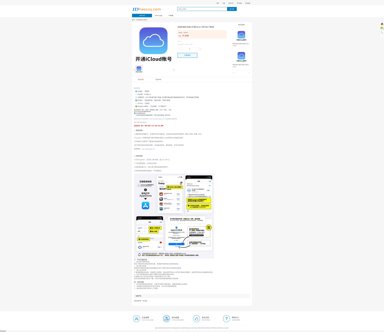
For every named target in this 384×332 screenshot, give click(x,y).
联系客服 (247, 3)
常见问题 (239, 3)
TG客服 (170, 15)
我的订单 (231, 3)
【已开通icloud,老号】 (142, 19)
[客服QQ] (382, 24)
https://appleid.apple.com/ (148, 149)
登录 (218, 3)
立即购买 (187, 55)
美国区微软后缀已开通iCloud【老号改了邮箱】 (241, 43)
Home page (158, 15)
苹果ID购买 (3, 331)
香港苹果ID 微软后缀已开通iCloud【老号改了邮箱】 (241, 64)
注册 (224, 3)
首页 (133, 19)
